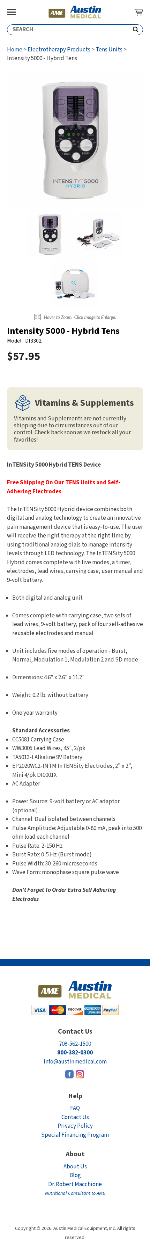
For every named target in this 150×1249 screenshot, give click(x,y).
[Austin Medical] (75, 12)
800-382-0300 (75, 1053)
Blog (75, 1175)
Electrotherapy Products (59, 50)
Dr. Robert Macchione (75, 1188)
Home (14, 50)
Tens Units (109, 50)
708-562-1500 (75, 1044)
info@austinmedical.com (75, 1062)
